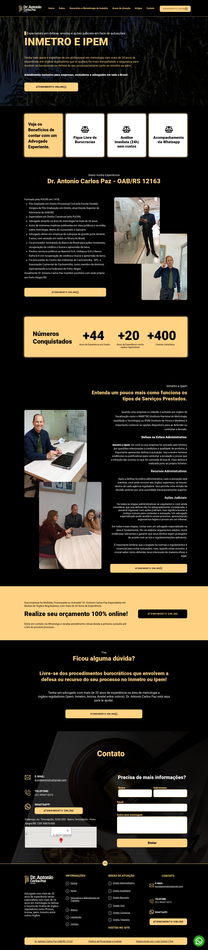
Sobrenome (160, 788)
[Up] (105, 863)
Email (120, 802)
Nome (121, 788)
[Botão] (84, 129)
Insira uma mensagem (130, 815)
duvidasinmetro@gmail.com (50, 780)
